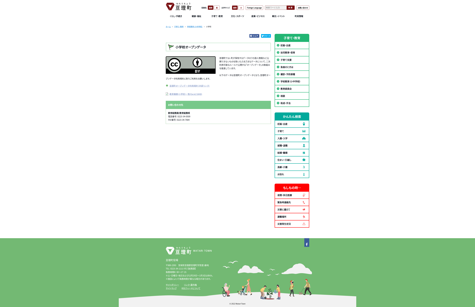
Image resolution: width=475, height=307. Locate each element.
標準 (210, 7)
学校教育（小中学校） (195, 26)
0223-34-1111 (176, 268)
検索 (290, 8)
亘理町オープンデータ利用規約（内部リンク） (189, 85)
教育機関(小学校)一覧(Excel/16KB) (185, 94)
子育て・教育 (179, 26)
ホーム (168, 26)
